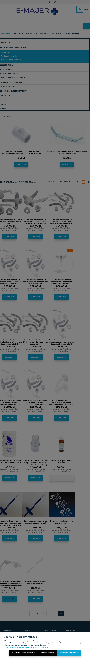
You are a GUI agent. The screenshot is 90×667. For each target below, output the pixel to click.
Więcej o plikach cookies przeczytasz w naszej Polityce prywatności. (26, 647)
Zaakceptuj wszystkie (69, 653)
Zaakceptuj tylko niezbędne (23, 653)
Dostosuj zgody (47, 653)
